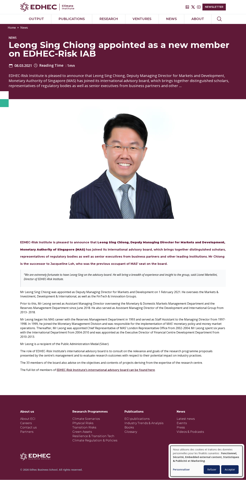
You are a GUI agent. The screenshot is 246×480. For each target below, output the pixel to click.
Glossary (130, 431)
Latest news (186, 419)
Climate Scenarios (86, 419)
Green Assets (82, 431)
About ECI (27, 419)
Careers (26, 423)
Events (182, 423)
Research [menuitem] (108, 19)
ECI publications (136, 419)
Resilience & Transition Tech (93, 436)
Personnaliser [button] (181, 469)
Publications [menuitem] (72, 19)
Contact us (28, 427)
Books (129, 427)
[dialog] (206, 461)
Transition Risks (84, 427)
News (24, 27)
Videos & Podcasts (190, 431)
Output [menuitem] (36, 19)
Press (181, 427)
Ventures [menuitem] (142, 19)
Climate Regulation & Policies (94, 440)
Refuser (211, 469)
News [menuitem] (171, 19)
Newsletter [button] (214, 6)
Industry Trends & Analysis (143, 423)
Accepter (230, 469)
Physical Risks (82, 423)
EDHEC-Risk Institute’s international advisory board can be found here (106, 370)
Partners (26, 431)
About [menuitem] (197, 19)
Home (12, 27)
